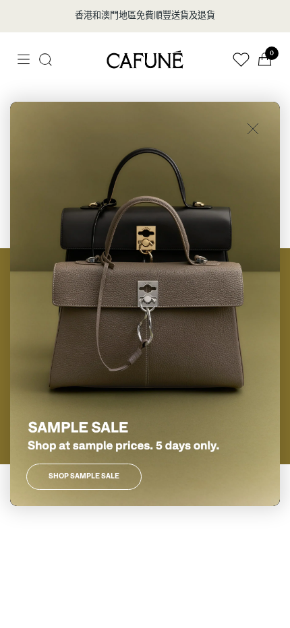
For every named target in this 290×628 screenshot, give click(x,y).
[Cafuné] (145, 59)
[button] (45, 59)
